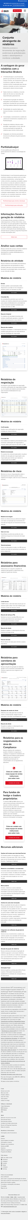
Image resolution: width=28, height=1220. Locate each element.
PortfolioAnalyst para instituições (14, 205)
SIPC (15, 1197)
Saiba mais (14, 237)
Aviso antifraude (5, 1176)
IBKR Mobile (4, 1110)
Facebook (5, 1159)
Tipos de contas (5, 1096)
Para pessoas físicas (6, 1119)
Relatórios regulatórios (6, 1150)
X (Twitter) (4, 1167)
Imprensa (3, 1148)
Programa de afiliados (6, 1152)
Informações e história (6, 1142)
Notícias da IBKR (5, 1146)
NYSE (8, 1197)
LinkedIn (4, 1163)
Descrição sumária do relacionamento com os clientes (14, 1180)
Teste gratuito (4, 1098)
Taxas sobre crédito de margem (8, 1049)
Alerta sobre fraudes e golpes (8, 1182)
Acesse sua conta (5, 1091)
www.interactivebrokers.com (10, 1206)
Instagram (4, 1161)
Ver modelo (14, 292)
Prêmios (3, 1138)
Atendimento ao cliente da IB (9, 1031)
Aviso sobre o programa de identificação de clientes (13, 1178)
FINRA (11, 1197)
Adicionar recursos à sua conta (8, 1117)
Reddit (4, 1165)
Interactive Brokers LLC (14, 1194)
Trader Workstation (5, 1106)
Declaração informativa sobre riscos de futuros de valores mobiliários (13, 1062)
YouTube (4, 1169)
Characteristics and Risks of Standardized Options (13, 1021)
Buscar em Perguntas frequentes (9, 1125)
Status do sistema (5, 1127)
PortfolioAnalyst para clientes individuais (14, 201)
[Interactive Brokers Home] (5, 10)
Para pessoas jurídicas (6, 1121)
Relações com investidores (7, 1144)
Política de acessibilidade (7, 1175)
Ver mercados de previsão (18, 5)
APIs (2, 1112)
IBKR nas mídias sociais (6, 1157)
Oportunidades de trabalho (7, 1140)
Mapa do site (4, 1188)
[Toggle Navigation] (24, 10)
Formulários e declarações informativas (10, 1184)
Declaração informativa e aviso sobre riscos (11, 1074)
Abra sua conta (17, 10)
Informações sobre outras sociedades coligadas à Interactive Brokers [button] (14, 1212)
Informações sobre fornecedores (9, 1132)
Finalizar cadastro (5, 1094)
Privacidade (3, 1186)
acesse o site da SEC (8, 1078)
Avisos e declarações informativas (9, 1038)
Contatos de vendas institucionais (9, 1123)
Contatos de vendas (14, 783)
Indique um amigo (5, 1100)
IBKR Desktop (4, 1108)
